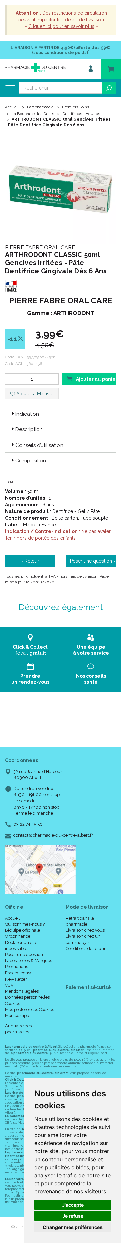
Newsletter (16, 979)
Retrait (30, 650)
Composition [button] (30, 461)
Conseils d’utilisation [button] (39, 445)
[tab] (60, 413)
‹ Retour (30, 561)
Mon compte (17, 1015)
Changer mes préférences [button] (73, 1227)
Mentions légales (22, 991)
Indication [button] (27, 414)
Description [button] (29, 429)
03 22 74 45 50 (28, 824)
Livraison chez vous (85, 930)
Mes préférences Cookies (29, 1009)
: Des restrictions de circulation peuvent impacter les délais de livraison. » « (61, 19)
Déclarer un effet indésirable (22, 945)
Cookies (12, 1003)
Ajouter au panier (95, 379)
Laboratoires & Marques (28, 960)
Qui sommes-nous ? (25, 924)
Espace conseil (20, 972)
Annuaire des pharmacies (18, 1028)
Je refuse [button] (72, 1216)
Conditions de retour (86, 948)
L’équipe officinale (22, 930)
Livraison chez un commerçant (83, 939)
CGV (9, 985)
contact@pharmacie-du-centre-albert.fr (53, 835)
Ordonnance (17, 936)
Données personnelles (27, 997)
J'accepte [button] (73, 1205)
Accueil (12, 107)
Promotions (16, 966)
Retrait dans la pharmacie (80, 921)
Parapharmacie (40, 107)
